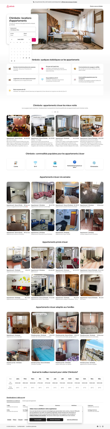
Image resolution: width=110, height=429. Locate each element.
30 (11, 61)
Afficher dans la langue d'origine (69, 2)
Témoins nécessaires (55, 419)
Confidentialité (21, 426)
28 (26, 58)
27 (23, 58)
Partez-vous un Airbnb (96, 6)
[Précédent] (52, 112)
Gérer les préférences (72, 419)
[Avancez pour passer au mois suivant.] (29, 39)
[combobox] (22, 30)
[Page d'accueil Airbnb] (10, 6)
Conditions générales (31, 426)
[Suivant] (57, 112)
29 (29, 58)
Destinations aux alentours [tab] (13, 401)
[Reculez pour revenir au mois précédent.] (11, 39)
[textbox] (15, 35)
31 (14, 61)
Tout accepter (37, 419)
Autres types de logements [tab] (29, 401)
